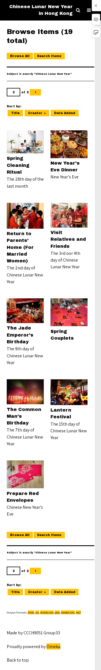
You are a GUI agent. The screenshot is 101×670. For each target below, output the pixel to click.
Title (15, 113)
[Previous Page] (35, 92)
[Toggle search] (78, 10)
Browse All (19, 56)
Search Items (49, 56)
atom (31, 612)
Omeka (53, 646)
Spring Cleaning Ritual (18, 165)
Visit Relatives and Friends (68, 239)
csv (37, 612)
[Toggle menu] (89, 10)
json (57, 612)
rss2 (78, 612)
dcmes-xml (47, 612)
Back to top (18, 660)
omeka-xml (68, 612)
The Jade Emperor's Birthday (20, 335)
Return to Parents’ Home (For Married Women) (20, 247)
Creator (35, 113)
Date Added (64, 113)
